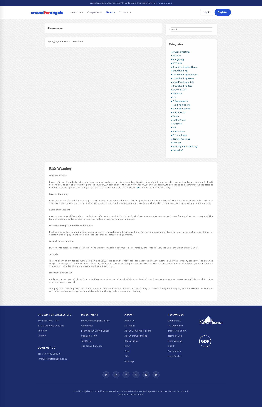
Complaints (174, 351)
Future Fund (179, 112)
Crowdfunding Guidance (185, 74)
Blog (127, 345)
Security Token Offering (185, 146)
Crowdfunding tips (182, 85)
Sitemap (129, 361)
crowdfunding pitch (183, 82)
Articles (177, 55)
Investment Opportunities (95, 320)
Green (176, 116)
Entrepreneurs (180, 101)
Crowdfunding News (183, 78)
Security (177, 142)
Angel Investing (181, 51)
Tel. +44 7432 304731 (49, 353)
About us (129, 320)
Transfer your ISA (177, 330)
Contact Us (125, 12)
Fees (126, 351)
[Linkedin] (116, 374)
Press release (180, 135)
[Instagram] (136, 374)
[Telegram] (146, 374)
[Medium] (156, 374)
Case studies (131, 340)
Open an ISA (174, 320)
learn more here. (164, 3)
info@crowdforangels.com (52, 358)
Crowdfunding (180, 70)
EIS (174, 97)
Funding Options (181, 104)
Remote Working (181, 138)
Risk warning (175, 340)
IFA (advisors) (175, 325)
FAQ (126, 356)
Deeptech (178, 93)
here (138, 187)
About (109, 12)
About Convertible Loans (137, 330)
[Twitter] (105, 374)
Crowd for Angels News (185, 67)
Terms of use (175, 335)
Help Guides (174, 356)
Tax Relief (178, 150)
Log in (206, 12)
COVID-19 (177, 63)
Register (223, 12)
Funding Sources (182, 108)
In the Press (179, 120)
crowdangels (47, 12)
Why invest (87, 325)
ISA (174, 127)
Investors (76, 12)
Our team (129, 325)
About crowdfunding (135, 335)
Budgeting (178, 59)
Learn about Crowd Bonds (95, 330)
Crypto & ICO (179, 89)
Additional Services (91, 345)
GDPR (171, 345)
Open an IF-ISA (89, 335)
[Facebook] (126, 374)
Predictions (179, 131)
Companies (93, 12)
